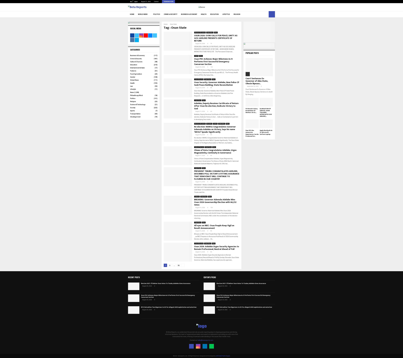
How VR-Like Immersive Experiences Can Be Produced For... (252, 133)
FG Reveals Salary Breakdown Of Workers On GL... (252, 110)
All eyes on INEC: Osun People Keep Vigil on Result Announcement (214, 227)
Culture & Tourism (199, 147)
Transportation (135, 114)
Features (197, 196)
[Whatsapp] (211, 346)
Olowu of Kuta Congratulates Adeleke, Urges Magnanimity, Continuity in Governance (215, 151)
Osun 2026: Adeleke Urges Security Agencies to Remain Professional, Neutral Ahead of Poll (216, 248)
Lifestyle (226, 14)
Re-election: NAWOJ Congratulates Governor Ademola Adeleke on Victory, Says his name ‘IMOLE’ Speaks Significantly (215, 129)
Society (132, 108)
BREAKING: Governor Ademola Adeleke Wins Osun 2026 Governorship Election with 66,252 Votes (215, 202)
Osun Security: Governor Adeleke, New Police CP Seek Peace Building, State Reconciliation (216, 84)
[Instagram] (198, 346)
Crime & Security (170, 14)
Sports (132, 111)
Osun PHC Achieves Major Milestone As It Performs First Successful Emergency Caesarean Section (213, 61)
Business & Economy (189, 14)
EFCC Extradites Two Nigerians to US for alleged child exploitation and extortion (168, 307)
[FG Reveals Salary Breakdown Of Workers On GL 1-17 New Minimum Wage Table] (252, 102)
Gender (215, 123)
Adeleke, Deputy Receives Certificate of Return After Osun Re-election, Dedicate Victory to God (216, 106)
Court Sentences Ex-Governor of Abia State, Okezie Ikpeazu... (257, 81)
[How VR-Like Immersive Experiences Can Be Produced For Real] (252, 124)
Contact (156, 1)
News (215, 32)
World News (143, 14)
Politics (156, 14)
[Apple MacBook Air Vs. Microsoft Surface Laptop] (266, 124)
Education (214, 14)
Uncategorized (135, 117)
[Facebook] (191, 346)
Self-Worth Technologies (223, 356)
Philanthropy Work (136, 95)
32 (178, 265)
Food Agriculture (136, 74)
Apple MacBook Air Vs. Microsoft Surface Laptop (266, 132)
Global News (210, 32)
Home (132, 14)
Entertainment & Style (137, 68)
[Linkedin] (205, 346)
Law (131, 86)
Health (203, 14)
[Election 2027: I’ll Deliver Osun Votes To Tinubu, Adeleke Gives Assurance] (133, 286)
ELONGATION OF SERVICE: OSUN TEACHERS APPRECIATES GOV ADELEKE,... (266, 112)
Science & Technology (137, 104)
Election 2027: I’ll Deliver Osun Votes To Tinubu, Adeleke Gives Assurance (166, 283)
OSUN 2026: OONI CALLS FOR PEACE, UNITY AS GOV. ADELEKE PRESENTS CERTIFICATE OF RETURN (215, 38)
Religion (237, 14)
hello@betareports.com (205, 340)
